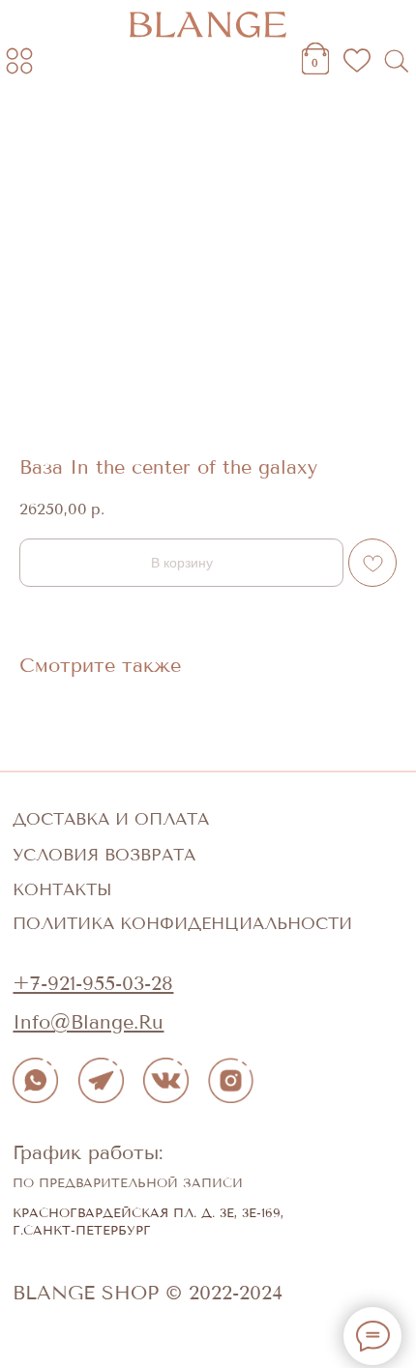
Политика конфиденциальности (182, 923)
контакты (62, 889)
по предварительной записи (128, 1183)
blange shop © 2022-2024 (147, 1292)
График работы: (88, 1152)
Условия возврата (104, 854)
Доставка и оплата (111, 819)
